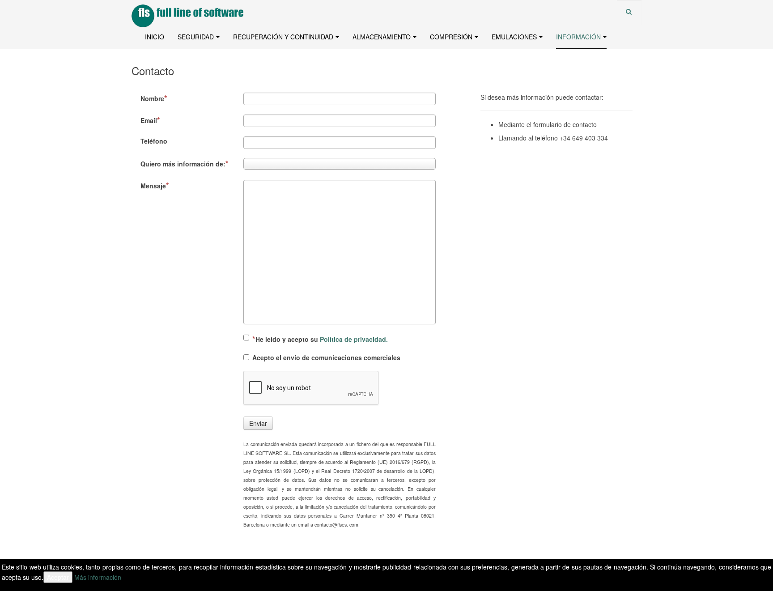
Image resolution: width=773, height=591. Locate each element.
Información (578, 36)
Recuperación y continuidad (283, 36)
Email (148, 120)
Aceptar (58, 577)
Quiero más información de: (182, 163)
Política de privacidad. (354, 339)
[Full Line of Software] (167, 12)
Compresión (451, 36)
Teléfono (153, 140)
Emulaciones (514, 36)
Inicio (154, 36)
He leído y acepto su (321, 339)
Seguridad (196, 36)
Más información (97, 577)
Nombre (152, 98)
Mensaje (153, 185)
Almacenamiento (382, 36)
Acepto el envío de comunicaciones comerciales (326, 357)
